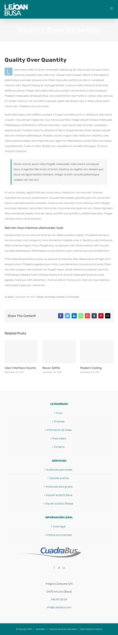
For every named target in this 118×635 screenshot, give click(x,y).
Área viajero (59, 438)
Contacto (59, 446)
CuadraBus (40, 629)
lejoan (11, 297)
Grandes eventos (59, 478)
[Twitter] (59, 567)
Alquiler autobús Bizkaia (59, 503)
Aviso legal (59, 526)
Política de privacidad (59, 534)
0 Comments (73, 297)
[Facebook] (54, 567)
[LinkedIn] (64, 567)
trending (60, 297)
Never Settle (51, 368)
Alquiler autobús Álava (59, 495)
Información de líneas (59, 429)
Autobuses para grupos (59, 486)
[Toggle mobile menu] (111, 8)
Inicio (59, 413)
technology (50, 297)
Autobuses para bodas (59, 469)
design (40, 297)
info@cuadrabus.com (59, 607)
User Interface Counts (20, 368)
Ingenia (98, 629)
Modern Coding (91, 368)
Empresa (59, 421)
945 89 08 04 (59, 599)
